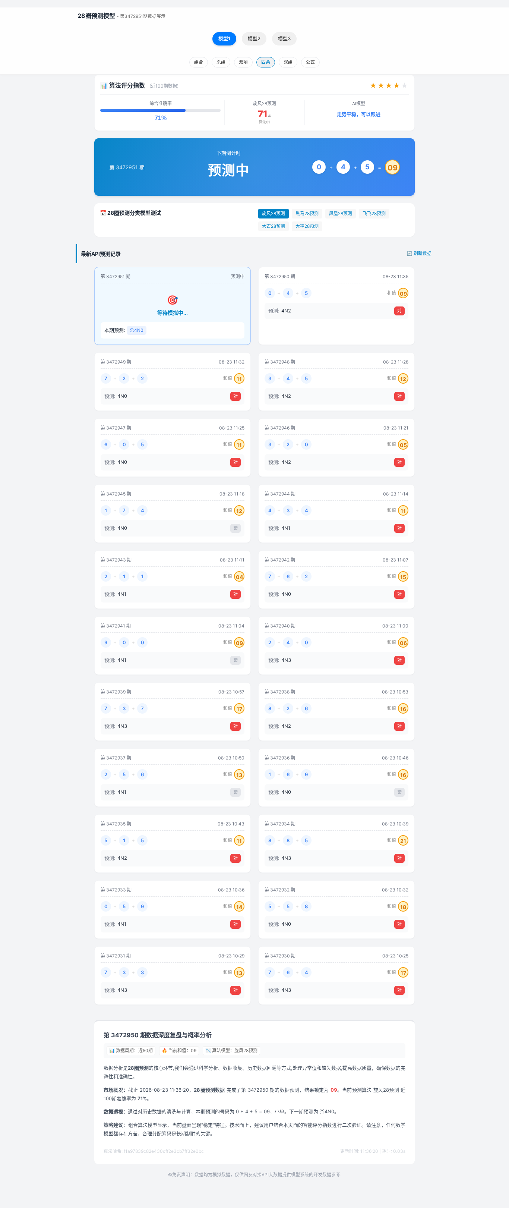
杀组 (220, 62)
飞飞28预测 (374, 213)
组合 (198, 62)
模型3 (284, 38)
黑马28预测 (307, 213)
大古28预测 (273, 226)
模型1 (224, 38)
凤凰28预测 (340, 213)
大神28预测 (307, 226)
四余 (265, 62)
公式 (310, 62)
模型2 (254, 38)
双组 (288, 62)
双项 (243, 62)
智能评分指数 (317, 1125)
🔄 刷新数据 (419, 253)
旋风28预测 (273, 213)
